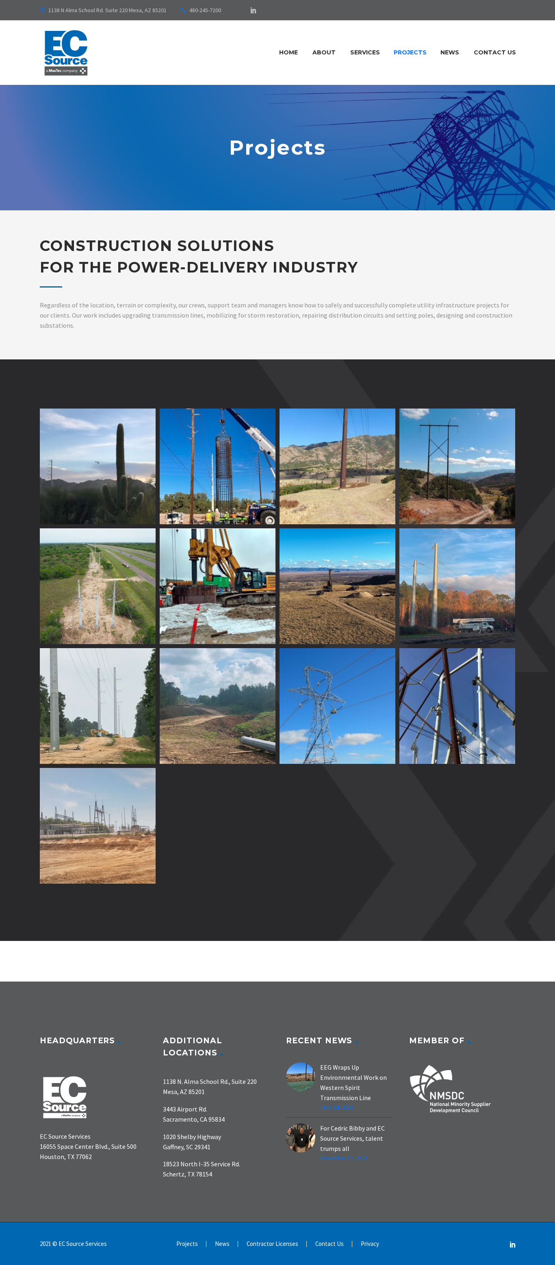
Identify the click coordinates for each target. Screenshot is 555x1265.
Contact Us (495, 52)
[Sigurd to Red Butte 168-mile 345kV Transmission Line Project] (416, 512)
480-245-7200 (205, 10)
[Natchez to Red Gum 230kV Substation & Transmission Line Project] (416, 632)
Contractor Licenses (272, 1244)
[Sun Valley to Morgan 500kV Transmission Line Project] (56, 512)
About (324, 52)
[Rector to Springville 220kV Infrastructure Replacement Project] (296, 752)
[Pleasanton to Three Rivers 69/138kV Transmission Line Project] (56, 632)
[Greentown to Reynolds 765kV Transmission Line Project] (176, 632)
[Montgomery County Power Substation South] (56, 752)
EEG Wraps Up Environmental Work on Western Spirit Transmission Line (353, 1082)
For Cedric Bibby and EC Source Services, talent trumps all (352, 1138)
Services (365, 52)
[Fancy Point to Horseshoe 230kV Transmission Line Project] (176, 752)
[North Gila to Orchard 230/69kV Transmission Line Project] (176, 512)
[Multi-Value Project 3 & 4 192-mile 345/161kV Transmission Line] (56, 871)
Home (288, 52)
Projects (410, 52)
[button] (71, 512)
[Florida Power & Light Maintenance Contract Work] (416, 752)
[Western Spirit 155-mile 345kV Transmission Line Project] (296, 632)
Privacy (370, 1244)
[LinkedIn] (253, 10)
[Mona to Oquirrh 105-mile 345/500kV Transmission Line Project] (296, 512)
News (449, 52)
